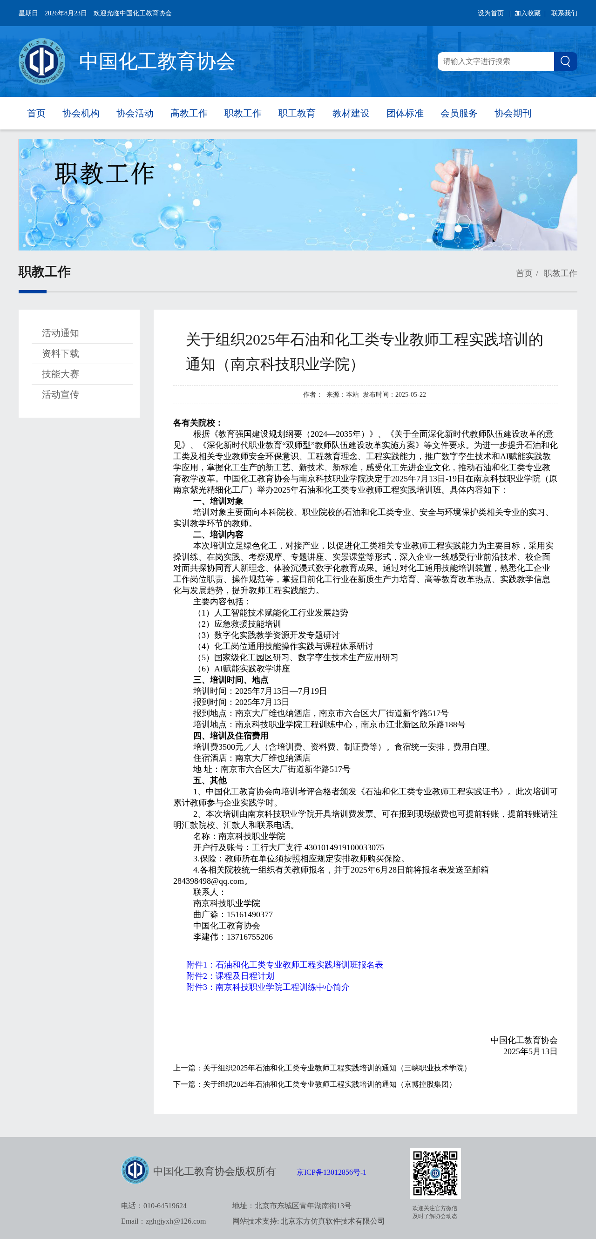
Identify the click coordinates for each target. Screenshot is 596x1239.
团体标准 (405, 113)
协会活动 (135, 113)
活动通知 (60, 333)
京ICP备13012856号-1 (331, 1172)
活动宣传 (60, 394)
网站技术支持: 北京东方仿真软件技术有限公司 (308, 1221)
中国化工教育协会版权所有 (214, 1171)
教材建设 (351, 113)
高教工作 (189, 113)
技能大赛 (60, 374)
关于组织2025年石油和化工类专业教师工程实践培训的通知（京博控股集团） (329, 1084)
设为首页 (491, 13)
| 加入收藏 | (527, 13)
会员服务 (459, 113)
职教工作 (243, 113)
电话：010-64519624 (154, 1206)
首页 (36, 113)
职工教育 (297, 113)
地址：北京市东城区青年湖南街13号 (292, 1206)
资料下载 (60, 353)
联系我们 (564, 13)
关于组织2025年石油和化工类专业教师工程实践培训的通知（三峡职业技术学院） (337, 1068)
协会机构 (81, 113)
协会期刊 (513, 113)
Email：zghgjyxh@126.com (163, 1221)
